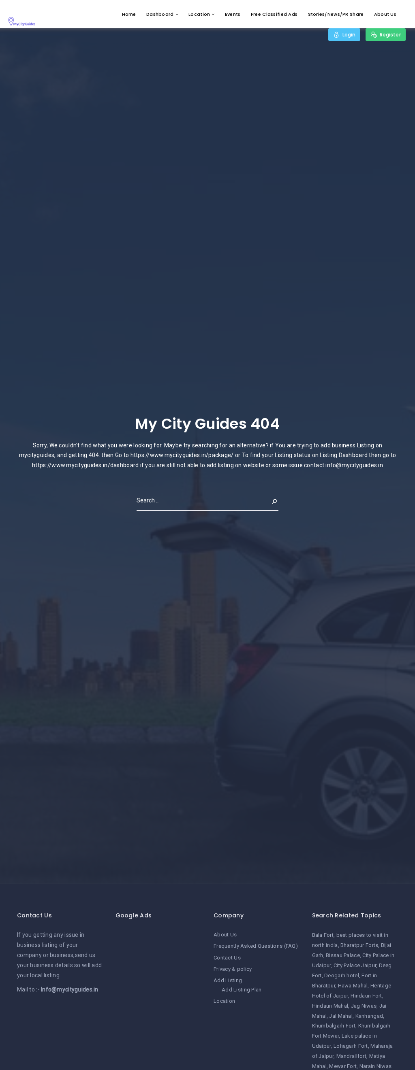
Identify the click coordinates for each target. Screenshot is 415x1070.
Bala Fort (323, 935)
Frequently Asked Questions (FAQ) (256, 946)
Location (199, 14)
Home (129, 14)
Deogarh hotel (341, 975)
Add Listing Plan (241, 990)
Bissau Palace (343, 955)
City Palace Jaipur (355, 965)
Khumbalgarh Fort (333, 1026)
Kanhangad (369, 1016)
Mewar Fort (343, 1066)
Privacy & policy (233, 969)
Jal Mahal (341, 1016)
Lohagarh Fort (351, 1046)
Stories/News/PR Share (336, 14)
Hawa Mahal (353, 986)
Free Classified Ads (274, 14)
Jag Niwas (364, 1006)
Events (233, 14)
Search (267, 500)
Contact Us (227, 958)
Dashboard (160, 14)
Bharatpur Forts (359, 945)
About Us (385, 14)
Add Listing (228, 980)
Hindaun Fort (366, 996)
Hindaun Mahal (330, 1006)
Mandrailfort (351, 1056)
